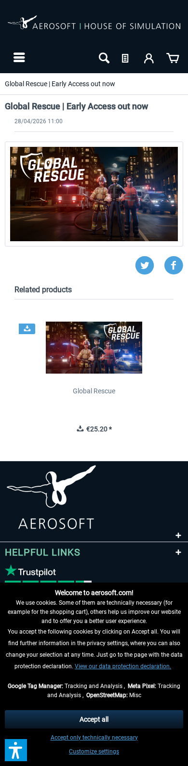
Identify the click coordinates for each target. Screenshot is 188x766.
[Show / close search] (103, 57)
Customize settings (94, 751)
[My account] (149, 57)
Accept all (94, 719)
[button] (16, 750)
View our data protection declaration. (123, 666)
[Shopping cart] (172, 57)
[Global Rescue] (94, 347)
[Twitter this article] (149, 265)
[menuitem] (18, 57)
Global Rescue (94, 391)
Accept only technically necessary (94, 737)
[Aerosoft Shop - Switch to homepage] (94, 27)
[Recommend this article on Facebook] (173, 265)
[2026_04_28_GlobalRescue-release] (94, 194)
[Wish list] (126, 57)
